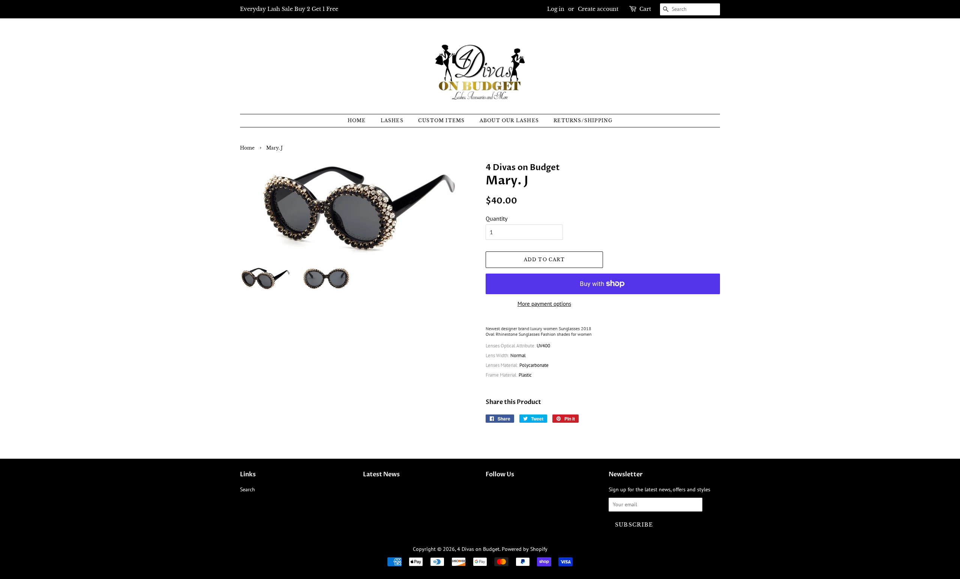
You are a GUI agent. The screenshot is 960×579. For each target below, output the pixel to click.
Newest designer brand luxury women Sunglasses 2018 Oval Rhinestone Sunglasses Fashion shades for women (539, 331)
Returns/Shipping (583, 120)
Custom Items (441, 120)
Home (357, 120)
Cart (645, 9)
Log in (555, 9)
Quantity (496, 218)
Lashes (392, 120)
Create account (598, 9)
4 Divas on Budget (478, 549)
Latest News (381, 474)
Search (247, 489)
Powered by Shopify (525, 549)
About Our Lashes (509, 120)
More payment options (544, 303)
